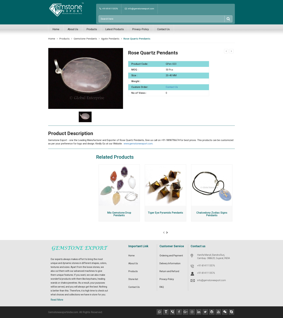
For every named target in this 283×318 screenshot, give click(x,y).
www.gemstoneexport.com (138, 143)
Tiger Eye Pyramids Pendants (165, 212)
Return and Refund (169, 271)
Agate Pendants (110, 38)
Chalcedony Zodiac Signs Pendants (211, 214)
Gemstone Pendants (85, 38)
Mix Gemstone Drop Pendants (119, 214)
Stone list (133, 279)
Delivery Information (170, 263)
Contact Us (163, 29)
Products (91, 29)
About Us (73, 29)
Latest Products (114, 29)
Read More (57, 299)
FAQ (162, 287)
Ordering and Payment (171, 255)
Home (55, 29)
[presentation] (164, 232)
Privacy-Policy (140, 29)
